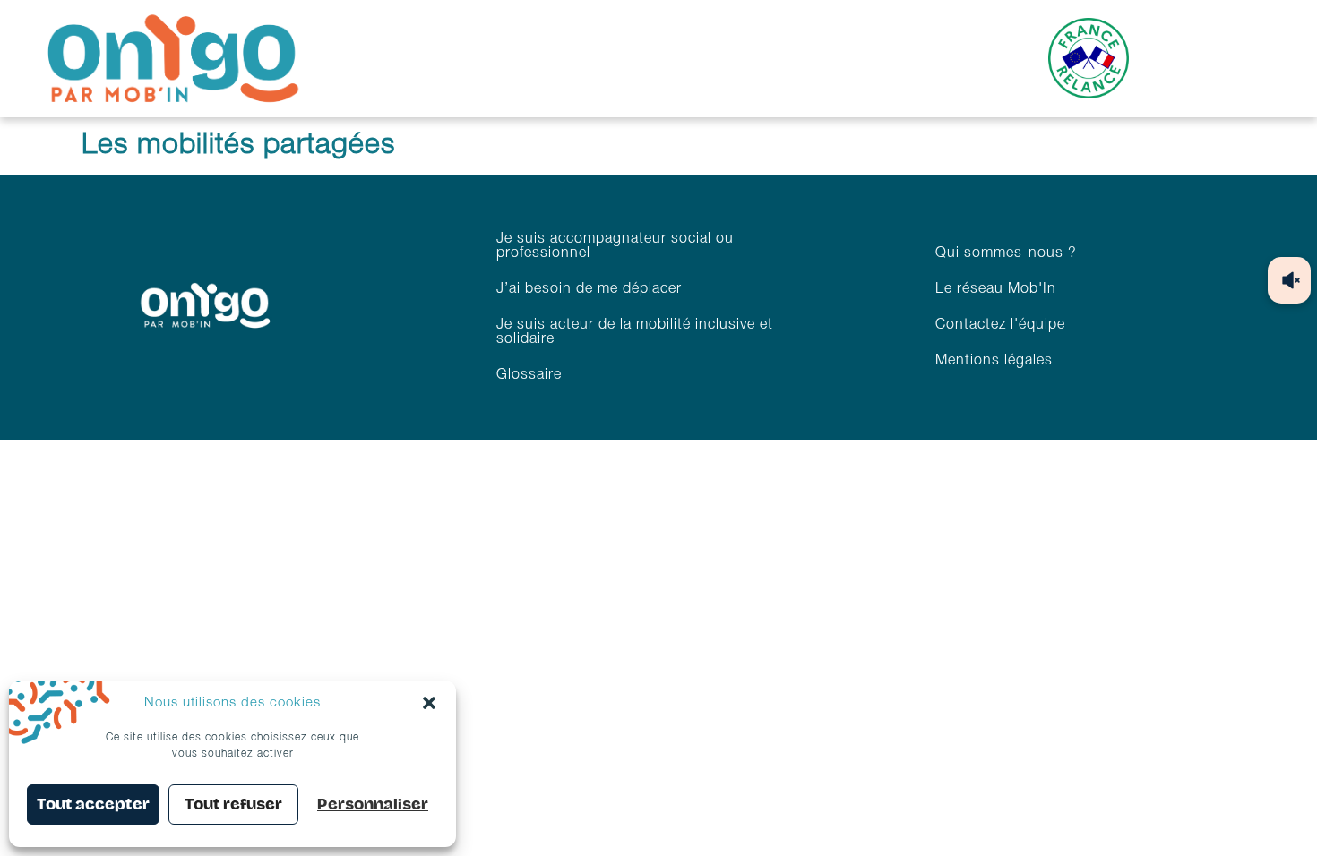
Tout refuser (233, 804)
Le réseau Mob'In (995, 289)
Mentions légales (994, 361)
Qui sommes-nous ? (1006, 253)
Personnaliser (372, 804)
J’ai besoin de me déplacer (589, 289)
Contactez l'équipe (1000, 325)
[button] (429, 703)
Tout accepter (93, 804)
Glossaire (529, 375)
